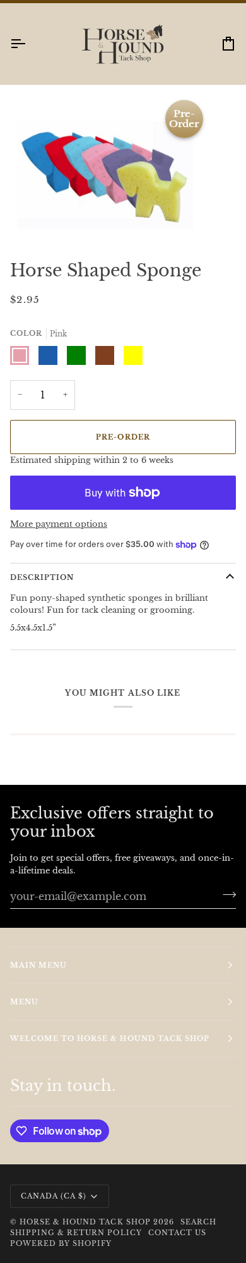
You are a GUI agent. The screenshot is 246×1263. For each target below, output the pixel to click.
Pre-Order (122, 448)
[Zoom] (24, 229)
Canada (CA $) (53, 1207)
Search (198, 1233)
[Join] (225, 906)
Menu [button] (24, 1013)
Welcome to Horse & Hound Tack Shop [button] (109, 1049)
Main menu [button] (38, 976)
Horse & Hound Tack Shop (86, 1233)
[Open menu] (29, 55)
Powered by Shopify (61, 1255)
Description (42, 588)
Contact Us (177, 1244)
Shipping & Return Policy (76, 1244)
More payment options (58, 536)
